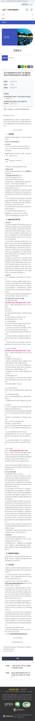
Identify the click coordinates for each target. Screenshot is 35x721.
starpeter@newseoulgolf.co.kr (18, 634)
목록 (17, 658)
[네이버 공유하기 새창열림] (22, 66)
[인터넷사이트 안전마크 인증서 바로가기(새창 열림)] (18, 702)
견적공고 (11, 58)
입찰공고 (4, 58)
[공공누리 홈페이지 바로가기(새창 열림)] (8, 704)
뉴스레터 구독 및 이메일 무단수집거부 (15, 691)
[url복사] (31, 66)
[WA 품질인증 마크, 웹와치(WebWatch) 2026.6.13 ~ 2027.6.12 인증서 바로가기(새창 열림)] (26, 702)
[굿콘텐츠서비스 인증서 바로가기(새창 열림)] (18, 708)
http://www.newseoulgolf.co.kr (14, 583)
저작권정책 (23, 689)
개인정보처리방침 (14, 689)
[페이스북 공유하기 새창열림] (28, 66)
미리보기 (8, 98)
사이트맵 (29, 691)
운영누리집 (25, 4)
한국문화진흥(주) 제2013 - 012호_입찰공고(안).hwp (17, 96)
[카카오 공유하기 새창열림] (25, 66)
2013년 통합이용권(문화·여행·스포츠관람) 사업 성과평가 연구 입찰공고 (20, 675)
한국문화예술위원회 (14, 9)
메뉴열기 (31, 9)
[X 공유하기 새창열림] (19, 66)
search (27, 9)
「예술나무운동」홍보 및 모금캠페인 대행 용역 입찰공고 (20, 667)
